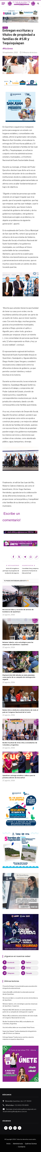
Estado (5, 27)
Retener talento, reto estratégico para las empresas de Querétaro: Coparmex (17, 643)
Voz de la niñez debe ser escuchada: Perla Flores (19, 1027)
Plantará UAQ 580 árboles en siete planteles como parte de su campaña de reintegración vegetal (18, 677)
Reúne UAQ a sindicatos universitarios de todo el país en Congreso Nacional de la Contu (20, 711)
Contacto (21, 1147)
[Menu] (3, 3)
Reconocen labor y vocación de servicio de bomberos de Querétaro (18, 610)
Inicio (8, 1144)
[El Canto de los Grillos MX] (21, 3)
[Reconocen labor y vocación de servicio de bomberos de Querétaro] (20, 596)
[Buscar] (38, 3)
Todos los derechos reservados (26, 1139)
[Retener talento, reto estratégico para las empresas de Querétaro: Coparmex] (20, 629)
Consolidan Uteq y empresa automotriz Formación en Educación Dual (30, 570)
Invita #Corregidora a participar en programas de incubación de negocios (11, 570)
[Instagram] (15, 1128)
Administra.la (18, 1144)
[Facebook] (6, 1128)
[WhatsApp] (19, 1128)
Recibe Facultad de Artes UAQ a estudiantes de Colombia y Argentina (19, 744)
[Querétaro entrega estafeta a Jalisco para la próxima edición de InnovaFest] (20, 762)
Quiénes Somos (31, 1144)
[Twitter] (10, 1128)
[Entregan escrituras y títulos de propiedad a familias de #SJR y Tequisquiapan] (20, 65)
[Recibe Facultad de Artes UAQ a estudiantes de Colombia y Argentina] (20, 729)
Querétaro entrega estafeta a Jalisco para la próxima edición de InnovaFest (18, 776)
